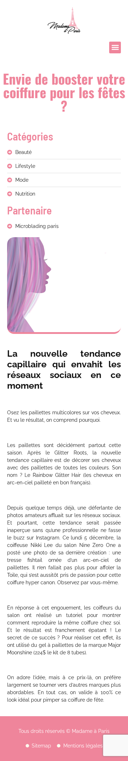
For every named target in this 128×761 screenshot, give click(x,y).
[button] (115, 47)
